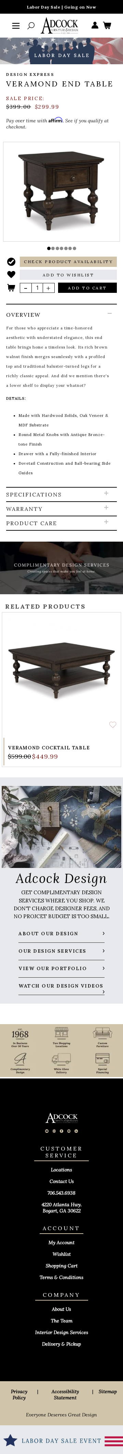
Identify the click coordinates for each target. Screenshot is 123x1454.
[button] (49, 248)
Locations (61, 1170)
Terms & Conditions (61, 1277)
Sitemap (108, 1391)
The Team (61, 1321)
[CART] (107, 26)
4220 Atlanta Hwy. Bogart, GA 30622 (62, 1207)
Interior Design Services (61, 1332)
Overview (23, 314)
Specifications (34, 494)
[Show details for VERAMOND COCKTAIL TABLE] (61, 672)
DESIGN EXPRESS (30, 74)
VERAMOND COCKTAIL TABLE (49, 748)
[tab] (61, 396)
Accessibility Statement (65, 1394)
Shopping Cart (62, 1266)
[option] (61, 191)
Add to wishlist (112, 724)
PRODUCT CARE (31, 523)
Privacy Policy (19, 1394)
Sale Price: (25, 98)
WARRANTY (24, 508)
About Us (61, 1309)
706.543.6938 (61, 1193)
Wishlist (62, 1254)
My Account (61, 1242)
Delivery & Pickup (61, 1344)
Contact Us (62, 1181)
